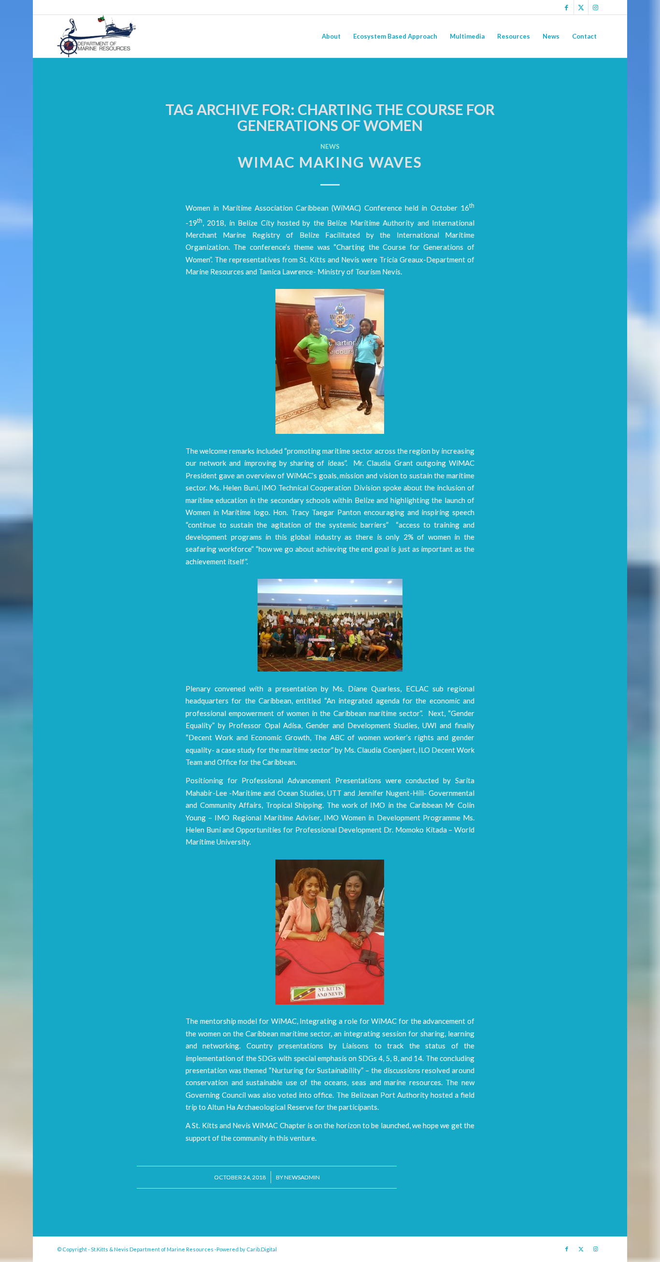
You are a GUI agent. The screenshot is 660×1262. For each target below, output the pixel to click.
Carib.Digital (261, 1249)
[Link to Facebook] (567, 7)
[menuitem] (331, 36)
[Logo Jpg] (96, 36)
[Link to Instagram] (595, 7)
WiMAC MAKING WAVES (330, 162)
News (330, 146)
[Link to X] (581, 7)
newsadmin (302, 1177)
